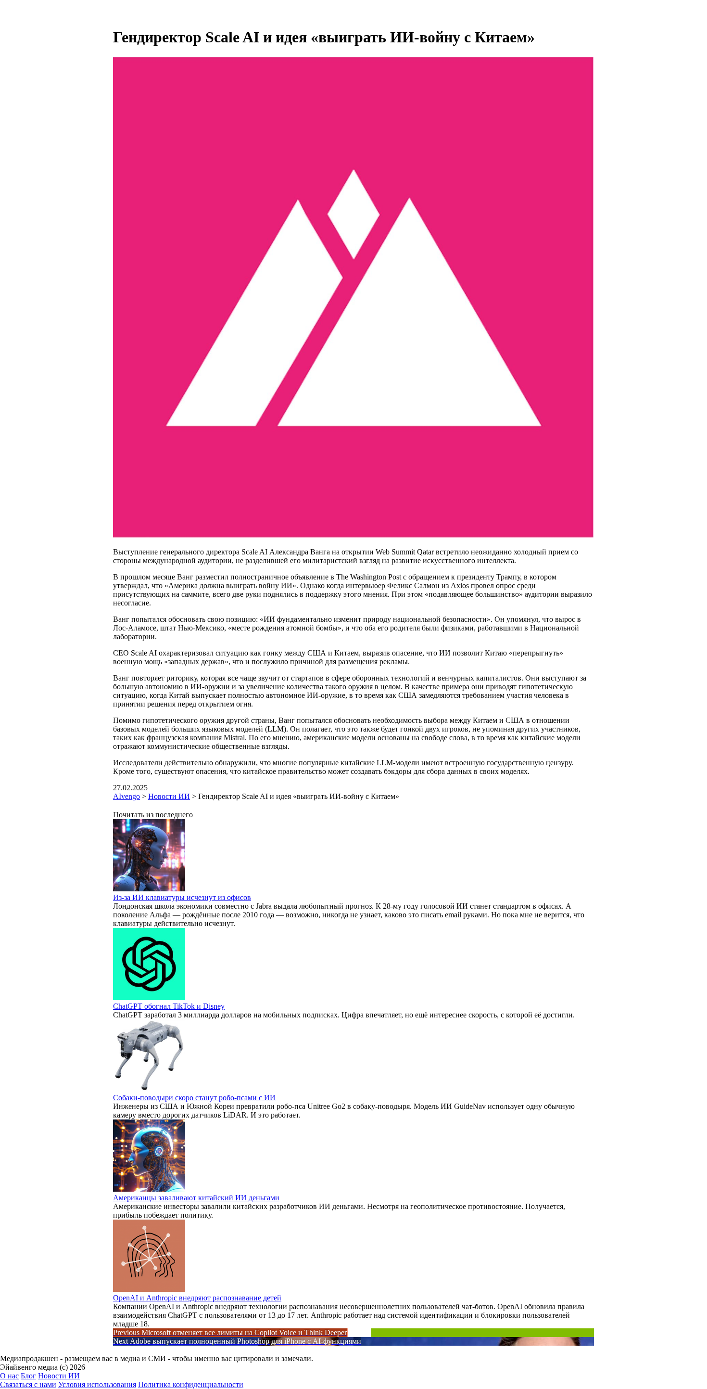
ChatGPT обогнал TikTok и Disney (169, 1006)
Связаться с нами (28, 1384)
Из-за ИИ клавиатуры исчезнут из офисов (182, 897)
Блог (28, 1376)
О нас (9, 1376)
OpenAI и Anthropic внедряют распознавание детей (197, 1298)
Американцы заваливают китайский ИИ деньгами (196, 1198)
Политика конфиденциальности (190, 1384)
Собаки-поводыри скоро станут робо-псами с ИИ (194, 1097)
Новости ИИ (59, 1376)
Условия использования (97, 1384)
